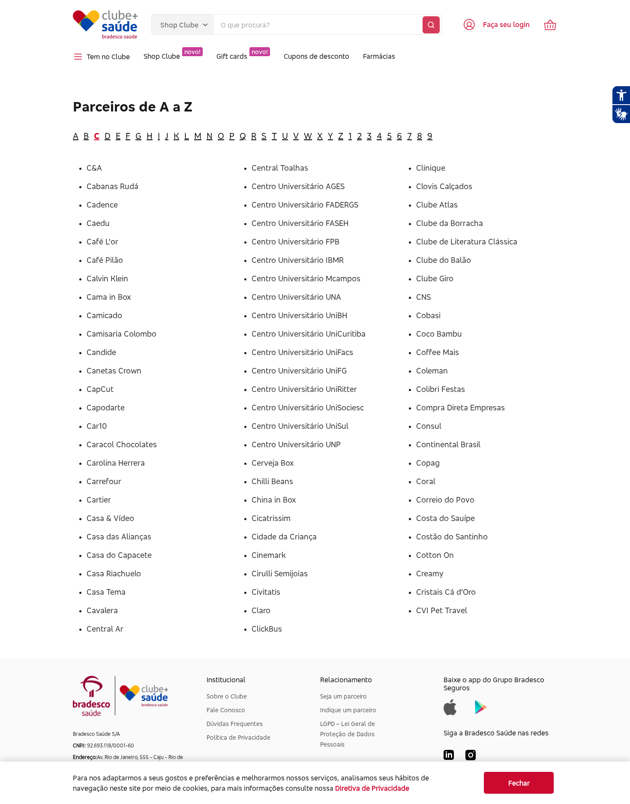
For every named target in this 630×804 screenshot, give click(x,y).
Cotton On (435, 555)
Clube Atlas (437, 204)
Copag (428, 462)
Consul (428, 426)
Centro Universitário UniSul (300, 426)
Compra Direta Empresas (460, 407)
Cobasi (428, 315)
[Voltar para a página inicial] (105, 24)
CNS (423, 296)
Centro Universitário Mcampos (306, 278)
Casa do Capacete (119, 555)
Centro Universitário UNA (296, 296)
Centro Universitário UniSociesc (308, 407)
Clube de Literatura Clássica (466, 241)
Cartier (99, 499)
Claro (261, 610)
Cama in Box (109, 296)
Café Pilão (105, 260)
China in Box (274, 499)
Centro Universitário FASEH (300, 223)
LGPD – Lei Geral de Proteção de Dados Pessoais (347, 734)
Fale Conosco (226, 710)
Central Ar (105, 628)
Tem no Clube (108, 56)
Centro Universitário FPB (295, 241)
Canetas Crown (114, 370)
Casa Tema (106, 591)
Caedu (98, 223)
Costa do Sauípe (445, 518)
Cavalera (102, 610)
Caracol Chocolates (122, 444)
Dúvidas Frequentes (235, 723)
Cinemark (269, 555)
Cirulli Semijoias (280, 573)
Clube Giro (434, 278)
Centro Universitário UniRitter (304, 389)
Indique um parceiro (348, 710)
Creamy (430, 573)
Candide (101, 352)
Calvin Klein (107, 278)
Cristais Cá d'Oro (446, 591)
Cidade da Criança (284, 536)
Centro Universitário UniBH (299, 315)
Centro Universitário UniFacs (302, 352)
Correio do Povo (445, 499)
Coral (425, 481)
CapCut (100, 389)
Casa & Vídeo (110, 518)
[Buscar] (431, 24)
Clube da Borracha (449, 223)
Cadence (102, 204)
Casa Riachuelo (114, 573)
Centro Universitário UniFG (299, 370)
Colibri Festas (440, 389)
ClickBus (267, 628)
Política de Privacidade (238, 737)
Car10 (97, 426)
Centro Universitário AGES (298, 186)
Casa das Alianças (119, 536)
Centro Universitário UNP (296, 444)
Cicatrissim (271, 518)
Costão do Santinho (452, 536)
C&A (94, 167)
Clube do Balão (443, 260)
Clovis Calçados (444, 186)
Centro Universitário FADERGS (305, 204)
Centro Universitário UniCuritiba (309, 333)
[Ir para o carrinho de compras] (550, 24)
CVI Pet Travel (441, 610)
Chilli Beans (272, 481)
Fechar (519, 783)
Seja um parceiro (343, 696)
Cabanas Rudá (112, 186)
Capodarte (106, 407)
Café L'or (102, 241)
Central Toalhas (280, 167)
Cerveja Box (273, 462)
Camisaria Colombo (121, 333)
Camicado (104, 315)
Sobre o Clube (227, 696)
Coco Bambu (439, 333)
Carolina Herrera (116, 462)
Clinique (430, 167)
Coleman (432, 370)
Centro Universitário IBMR (298, 260)
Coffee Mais (437, 352)
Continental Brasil (448, 444)
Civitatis (266, 591)
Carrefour (104, 481)
